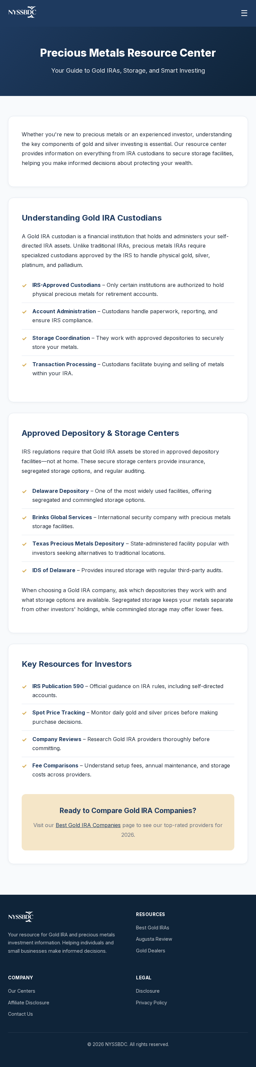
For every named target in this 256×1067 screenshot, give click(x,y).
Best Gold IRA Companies (88, 825)
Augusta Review (154, 939)
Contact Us (20, 1014)
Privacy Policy (151, 1002)
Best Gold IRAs (152, 927)
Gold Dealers (150, 950)
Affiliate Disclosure (28, 1002)
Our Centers (21, 991)
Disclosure (148, 991)
